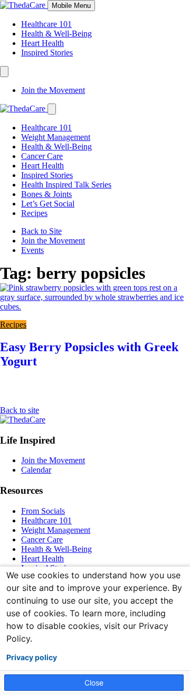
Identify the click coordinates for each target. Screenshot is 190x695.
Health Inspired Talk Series (66, 184)
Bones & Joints (46, 194)
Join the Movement (53, 90)
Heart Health (42, 43)
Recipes (34, 213)
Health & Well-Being (56, 33)
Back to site (19, 410)
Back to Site (41, 231)
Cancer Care (42, 156)
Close (93, 682)
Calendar (36, 469)
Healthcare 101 (46, 24)
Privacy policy (31, 657)
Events (32, 250)
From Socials (43, 510)
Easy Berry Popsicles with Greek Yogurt (89, 354)
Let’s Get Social (47, 203)
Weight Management (55, 137)
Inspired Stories (47, 52)
